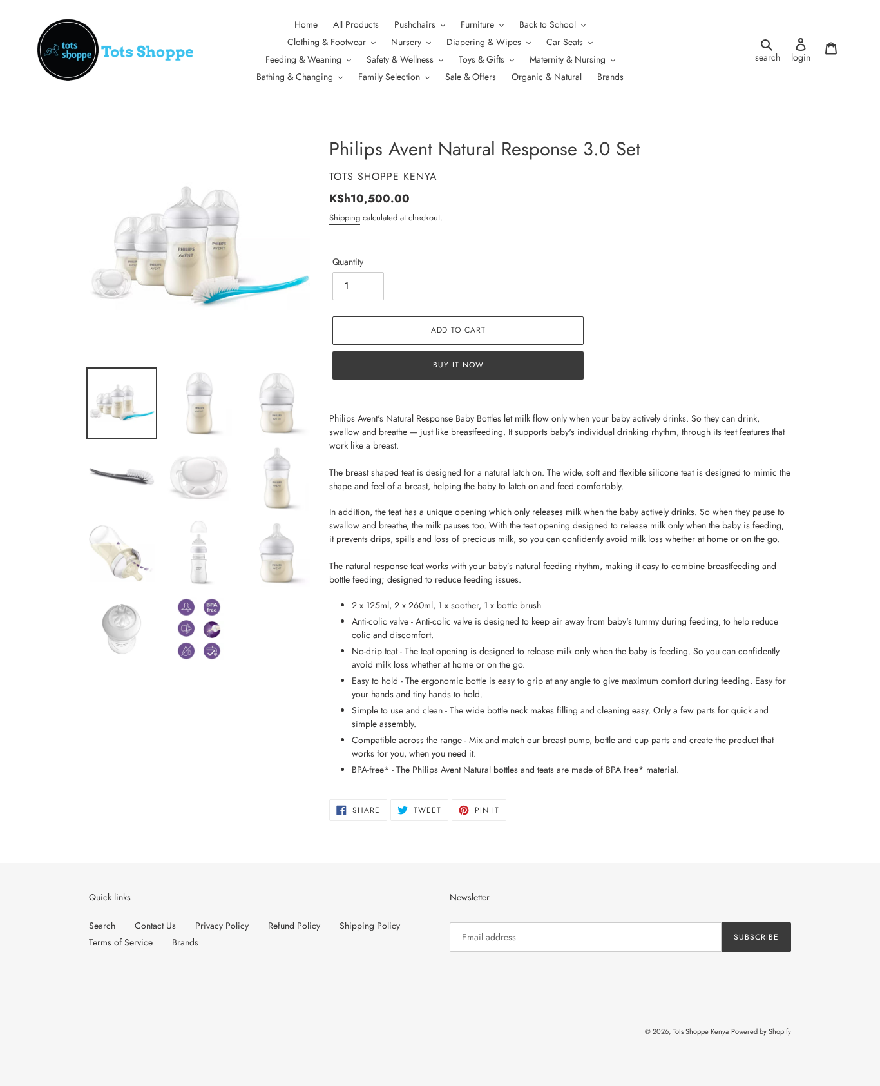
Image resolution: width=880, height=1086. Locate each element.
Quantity (347, 261)
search (769, 50)
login (804, 50)
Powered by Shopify (761, 1031)
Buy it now (458, 365)
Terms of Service (121, 942)
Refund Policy (294, 925)
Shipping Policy (370, 925)
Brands (185, 942)
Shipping (344, 217)
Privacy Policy (222, 925)
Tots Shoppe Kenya (701, 1031)
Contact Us (155, 925)
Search (102, 925)
